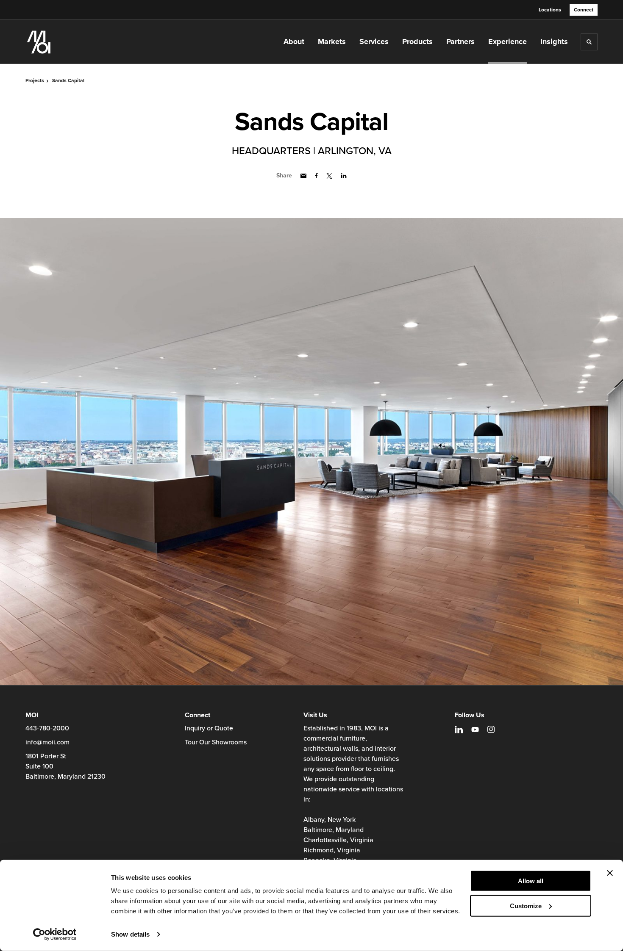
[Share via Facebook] (316, 175)
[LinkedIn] (459, 729)
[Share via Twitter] (329, 176)
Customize (526, 905)
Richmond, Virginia (331, 850)
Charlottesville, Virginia (338, 840)
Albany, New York (329, 820)
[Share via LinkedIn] (344, 175)
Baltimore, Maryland (333, 830)
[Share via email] (303, 176)
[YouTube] (475, 729)
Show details (130, 934)
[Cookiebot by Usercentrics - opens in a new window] (55, 934)
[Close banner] (610, 873)
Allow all (530, 881)
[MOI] (67, 41)
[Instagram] (491, 729)
